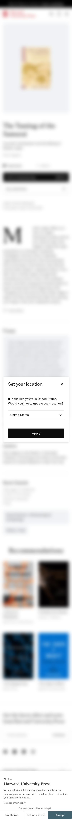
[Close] (62, 384)
